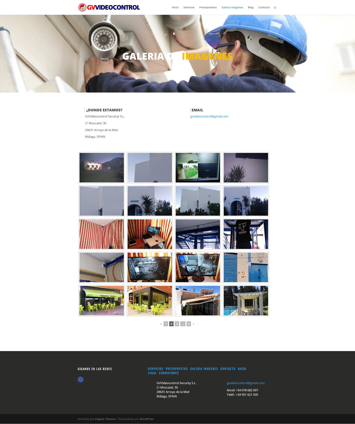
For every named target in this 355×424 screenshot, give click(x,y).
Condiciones (169, 373)
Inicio (175, 7)
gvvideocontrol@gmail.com (209, 116)
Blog (250, 7)
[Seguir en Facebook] (81, 379)
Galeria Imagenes (204, 368)
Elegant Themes (105, 419)
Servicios (189, 7)
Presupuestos (208, 7)
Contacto (264, 7)
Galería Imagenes (232, 7)
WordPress (147, 419)
